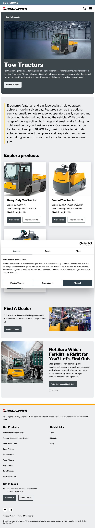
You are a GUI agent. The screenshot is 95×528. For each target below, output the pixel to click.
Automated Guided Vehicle (13, 433)
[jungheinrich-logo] (15, 8)
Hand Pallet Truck (10, 444)
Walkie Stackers (9, 476)
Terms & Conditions (25, 516)
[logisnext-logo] (15, 410)
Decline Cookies (17, 283)
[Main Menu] (90, 8)
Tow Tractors (8, 465)
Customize (46, 283)
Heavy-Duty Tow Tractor (21, 200)
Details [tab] (48, 251)
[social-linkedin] (11, 510)
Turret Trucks (8, 471)
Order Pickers (8, 449)
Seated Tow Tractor (64, 200)
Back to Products (13, 17)
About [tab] (78, 251)
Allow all (77, 283)
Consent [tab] (16, 251)
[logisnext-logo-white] (10, 2)
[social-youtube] (5, 510)
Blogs (52, 444)
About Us (53, 438)
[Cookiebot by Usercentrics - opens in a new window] (81, 244)
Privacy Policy (9, 516)
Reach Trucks (8, 460)
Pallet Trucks (8, 454)
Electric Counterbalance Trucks (15, 438)
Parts (52, 433)
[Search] (84, 8)
